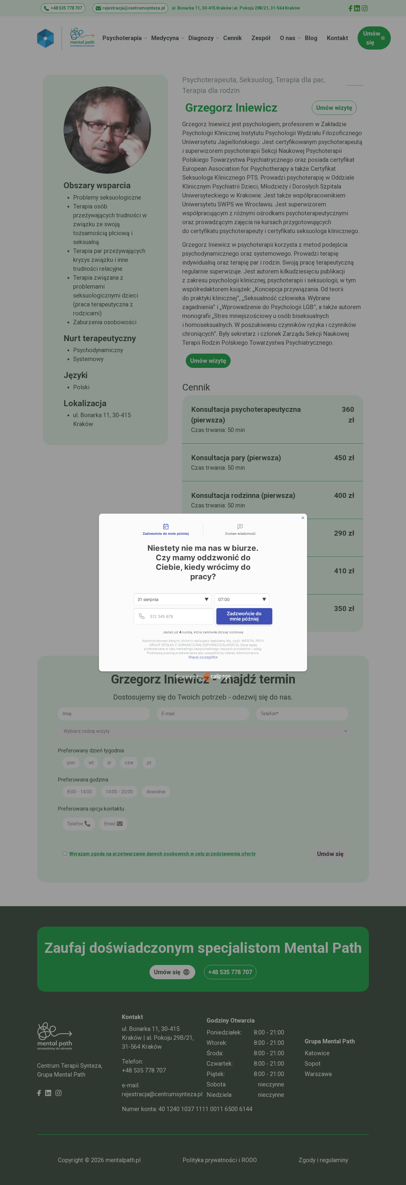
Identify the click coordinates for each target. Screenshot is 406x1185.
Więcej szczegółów (203, 657)
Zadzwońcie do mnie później (244, 616)
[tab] (166, 530)
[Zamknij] (303, 517)
